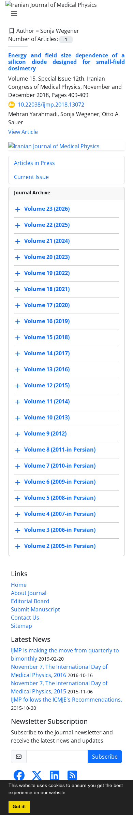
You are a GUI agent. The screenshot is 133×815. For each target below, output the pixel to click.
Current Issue (31, 177)
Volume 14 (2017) (47, 353)
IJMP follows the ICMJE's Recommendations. (66, 699)
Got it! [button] (19, 806)
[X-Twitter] (37, 777)
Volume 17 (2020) (47, 305)
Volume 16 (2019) (47, 321)
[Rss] (72, 777)
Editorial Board (30, 601)
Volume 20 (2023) (47, 257)
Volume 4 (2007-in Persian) (59, 513)
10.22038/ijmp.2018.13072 (51, 104)
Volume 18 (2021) (47, 289)
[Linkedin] (54, 777)
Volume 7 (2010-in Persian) (59, 465)
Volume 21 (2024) (47, 241)
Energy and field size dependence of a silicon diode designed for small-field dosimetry (66, 62)
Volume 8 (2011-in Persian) (59, 449)
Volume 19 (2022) (47, 273)
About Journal (28, 593)
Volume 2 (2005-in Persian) (59, 546)
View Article (23, 132)
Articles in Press (34, 163)
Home (19, 585)
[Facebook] (19, 777)
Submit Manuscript (35, 609)
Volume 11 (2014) (47, 401)
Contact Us (25, 617)
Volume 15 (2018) (47, 337)
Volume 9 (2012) (45, 433)
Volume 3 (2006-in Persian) (59, 530)
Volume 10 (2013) (47, 417)
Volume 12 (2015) (47, 385)
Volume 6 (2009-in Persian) (59, 481)
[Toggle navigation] (64, 13)
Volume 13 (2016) (47, 369)
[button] (69, 793)
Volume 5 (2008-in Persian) (59, 497)
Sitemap (21, 626)
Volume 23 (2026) (47, 208)
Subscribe (105, 756)
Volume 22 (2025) (47, 225)
